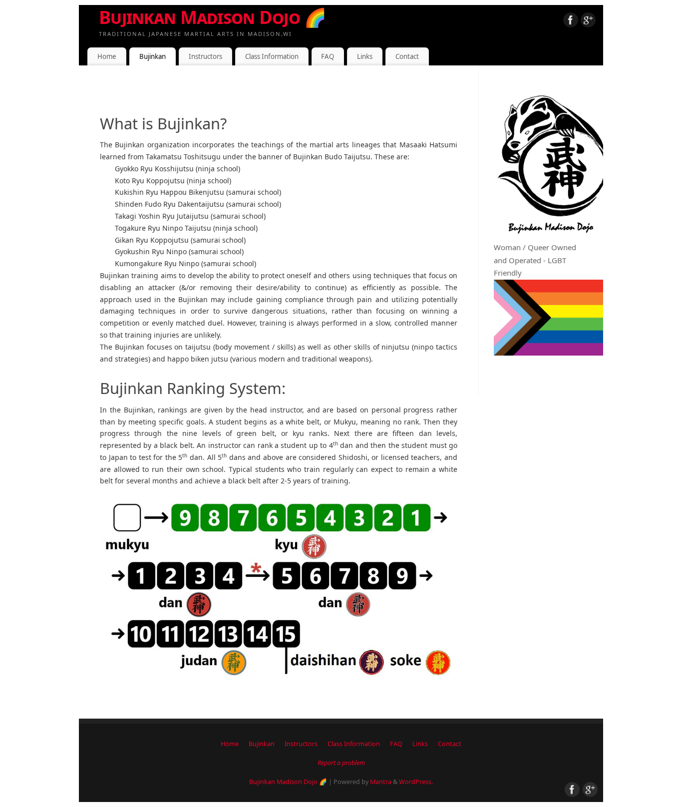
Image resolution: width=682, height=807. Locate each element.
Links (364, 56)
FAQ (327, 56)
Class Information (272, 56)
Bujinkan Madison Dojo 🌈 (212, 17)
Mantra (380, 782)
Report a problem (341, 763)
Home (106, 56)
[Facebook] (570, 21)
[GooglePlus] (588, 21)
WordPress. (416, 782)
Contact (407, 56)
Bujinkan (152, 56)
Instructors (205, 56)
